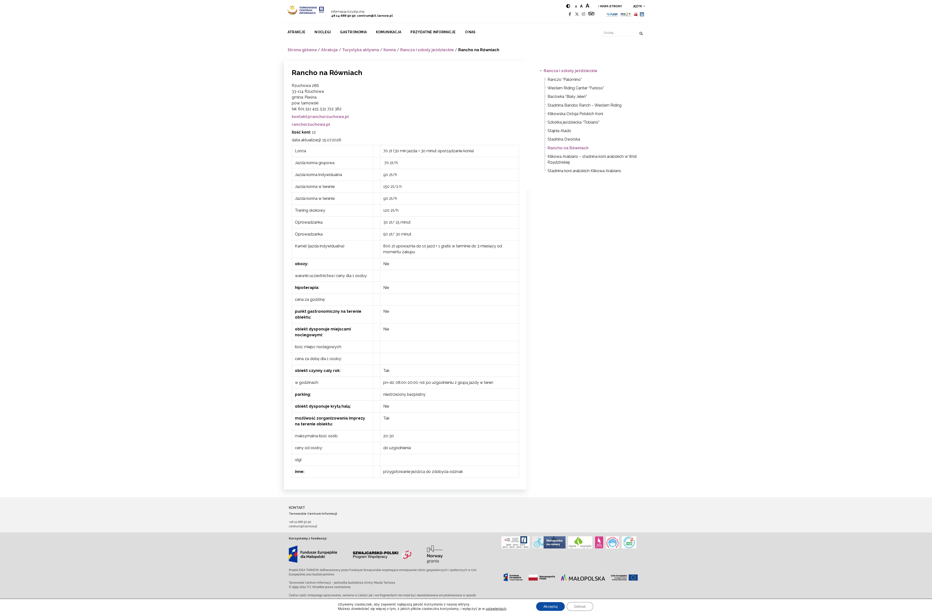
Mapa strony (611, 6)
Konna (389, 50)
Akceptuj (550, 606)
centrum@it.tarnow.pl (375, 15)
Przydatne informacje (433, 32)
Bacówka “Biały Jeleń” (567, 96)
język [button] (638, 6)
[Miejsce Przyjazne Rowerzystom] (549, 542)
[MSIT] (625, 14)
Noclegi (323, 32)
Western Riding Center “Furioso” (576, 88)
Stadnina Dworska (564, 139)
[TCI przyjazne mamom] (599, 542)
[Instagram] (583, 14)
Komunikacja (388, 32)
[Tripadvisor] (591, 14)
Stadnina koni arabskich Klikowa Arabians (584, 170)
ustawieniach (496, 608)
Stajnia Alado (559, 130)
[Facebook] (570, 14)
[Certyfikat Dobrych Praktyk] (629, 542)
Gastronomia (353, 32)
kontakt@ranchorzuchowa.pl (320, 116)
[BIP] (635, 14)
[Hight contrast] (568, 6)
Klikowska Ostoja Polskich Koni (575, 113)
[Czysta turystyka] (580, 542)
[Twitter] (577, 14)
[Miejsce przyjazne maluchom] (612, 542)
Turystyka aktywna (360, 50)
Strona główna (302, 50)
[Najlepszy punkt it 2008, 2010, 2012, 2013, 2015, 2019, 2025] (515, 542)
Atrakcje (296, 32)
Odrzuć (580, 606)
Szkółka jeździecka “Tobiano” (573, 122)
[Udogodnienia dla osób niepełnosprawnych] (642, 14)
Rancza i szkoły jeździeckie (427, 50)
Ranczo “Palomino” (565, 79)
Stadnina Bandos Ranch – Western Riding (585, 105)
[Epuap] (612, 14)
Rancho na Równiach (568, 148)
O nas (470, 32)
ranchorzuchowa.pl (311, 124)
